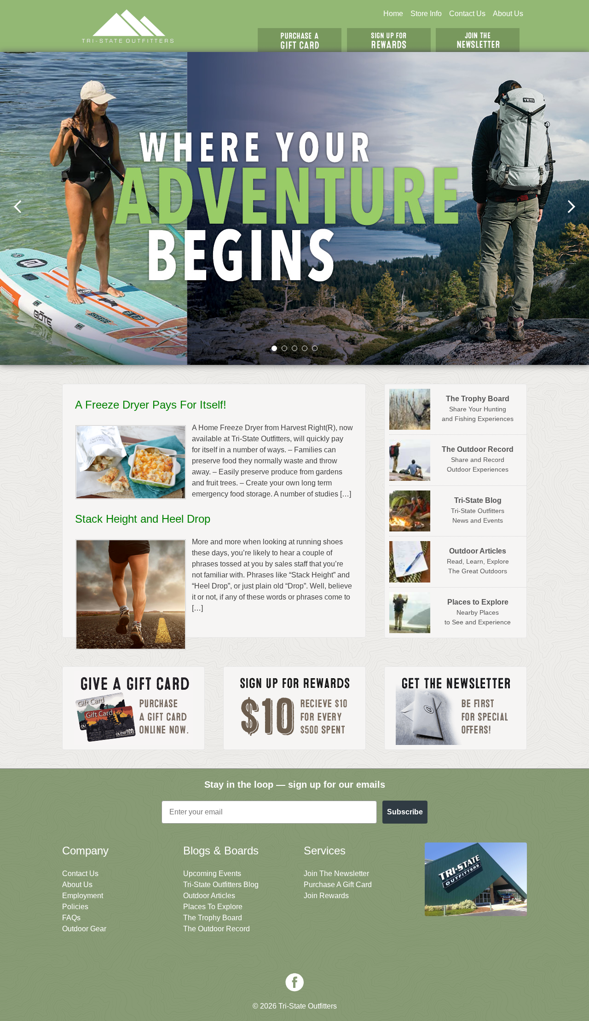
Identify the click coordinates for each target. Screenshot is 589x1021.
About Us (508, 13)
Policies (75, 907)
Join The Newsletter (478, 40)
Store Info (426, 13)
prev (18, 206)
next (571, 206)
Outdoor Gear (84, 929)
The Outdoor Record (216, 929)
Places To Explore (213, 907)
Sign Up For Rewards (389, 40)
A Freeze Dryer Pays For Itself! (150, 404)
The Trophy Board (212, 918)
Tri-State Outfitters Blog (221, 884)
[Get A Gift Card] (133, 708)
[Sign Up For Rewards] (294, 708)
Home (393, 13)
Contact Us (467, 13)
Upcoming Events (212, 873)
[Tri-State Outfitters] (128, 26)
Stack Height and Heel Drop (142, 519)
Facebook (294, 982)
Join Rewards (326, 896)
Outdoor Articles (209, 896)
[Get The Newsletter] (455, 708)
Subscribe (405, 812)
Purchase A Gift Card (338, 884)
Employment (82, 896)
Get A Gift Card (299, 40)
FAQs (71, 918)
